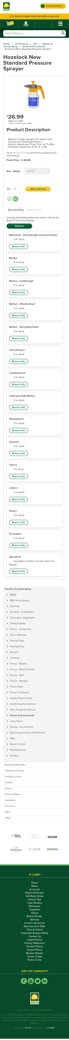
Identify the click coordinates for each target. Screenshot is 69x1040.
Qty (9, 188)
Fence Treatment (19, 692)
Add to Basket (38, 188)
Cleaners (15, 658)
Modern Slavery (34, 953)
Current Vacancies (34, 923)
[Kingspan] (16, 849)
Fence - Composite (20, 629)
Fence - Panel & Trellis (22, 669)
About (34, 913)
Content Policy (34, 946)
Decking (14, 606)
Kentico (28, 1028)
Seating (14, 755)
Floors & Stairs (13, 794)
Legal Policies (34, 939)
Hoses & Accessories (34, 46)
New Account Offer (34, 926)
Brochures (34, 906)
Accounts (34, 889)
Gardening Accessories (23, 704)
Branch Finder (34, 916)
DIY (35, 44)
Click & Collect (34, 929)
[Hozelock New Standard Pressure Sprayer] (34, 95)
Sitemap (34, 919)
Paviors (14, 652)
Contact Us (34, 936)
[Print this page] (9, 199)
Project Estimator (34, 892)
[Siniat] (35, 849)
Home (6, 44)
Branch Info (18, 246)
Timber (9, 782)
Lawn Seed (16, 721)
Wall (12, 738)
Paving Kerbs (17, 646)
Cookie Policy (34, 949)
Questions (34, 210)
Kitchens (10, 806)
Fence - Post (17, 675)
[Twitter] (37, 981)
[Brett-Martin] (16, 836)
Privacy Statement (34, 943)
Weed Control (17, 744)
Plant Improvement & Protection (28, 732)
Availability (16, 210)
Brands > (53, 849)
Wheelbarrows (18, 750)
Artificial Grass (18, 623)
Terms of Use (34, 959)
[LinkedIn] (44, 981)
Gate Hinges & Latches (22, 709)
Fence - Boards (18, 663)
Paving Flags (17, 640)
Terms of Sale (34, 956)
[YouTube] (31, 981)
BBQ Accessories (19, 600)
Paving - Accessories (21, 727)
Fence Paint (16, 686)
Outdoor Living (13, 776)
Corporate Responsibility (34, 933)
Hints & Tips (34, 899)
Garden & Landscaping (18, 589)
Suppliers (34, 909)
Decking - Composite (22, 612)
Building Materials (15, 764)
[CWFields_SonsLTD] (34, 836)
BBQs (13, 594)
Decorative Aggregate (22, 617)
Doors (8, 788)
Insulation (10, 800)
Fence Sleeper (18, 635)
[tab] (16, 210)
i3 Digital (51, 1028)
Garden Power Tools (21, 698)
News (34, 886)
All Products (21, 44)
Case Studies (34, 902)
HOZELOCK (19, 152)
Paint (7, 812)
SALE (8, 818)
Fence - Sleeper (19, 681)
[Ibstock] (53, 836)
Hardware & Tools (14, 770)
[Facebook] (24, 981)
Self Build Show (34, 896)
